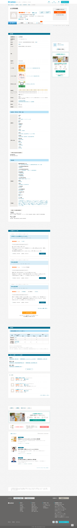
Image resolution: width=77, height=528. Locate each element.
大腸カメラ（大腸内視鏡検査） (32, 170)
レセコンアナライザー (58, 511)
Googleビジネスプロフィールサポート (60, 514)
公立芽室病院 (14, 8)
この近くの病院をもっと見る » (44, 395)
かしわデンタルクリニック (21, 383)
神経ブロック (20, 195)
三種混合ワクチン (34, 204)
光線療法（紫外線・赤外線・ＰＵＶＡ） (24, 178)
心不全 (16, 339)
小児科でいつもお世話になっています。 (19, 236)
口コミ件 (35, 12)
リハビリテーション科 (27, 119)
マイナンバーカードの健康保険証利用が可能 (33, 68)
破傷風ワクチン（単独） (34, 203)
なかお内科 (20, 377)
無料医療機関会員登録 (48, 12)
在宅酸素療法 (20, 167)
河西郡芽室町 (25, 4)
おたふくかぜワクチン (32, 202)
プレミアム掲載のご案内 (58, 505)
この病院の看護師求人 (42, 12)
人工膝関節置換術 (21, 173)
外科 (19, 119)
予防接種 (23, 130)
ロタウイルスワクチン (35, 200)
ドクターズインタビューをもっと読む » (43, 467)
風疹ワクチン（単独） (26, 203)
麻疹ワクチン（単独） (27, 204)
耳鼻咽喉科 (24, 291)
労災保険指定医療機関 (21, 100)
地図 (33, 14)
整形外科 (22, 119)
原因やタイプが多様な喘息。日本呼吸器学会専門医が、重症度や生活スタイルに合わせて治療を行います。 (31, 440)
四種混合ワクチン (40, 204)
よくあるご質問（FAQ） (46, 505)
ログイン (59, 2)
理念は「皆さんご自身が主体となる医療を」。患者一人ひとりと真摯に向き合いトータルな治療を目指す (31, 450)
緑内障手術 (20, 181)
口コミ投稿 (21, 511)
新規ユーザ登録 (54, 2)
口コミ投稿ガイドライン (46, 504)
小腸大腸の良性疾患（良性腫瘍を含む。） (17, 342)
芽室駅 (21, 16)
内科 (19, 116)
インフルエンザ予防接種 (40, 202)
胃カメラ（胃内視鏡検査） (22, 170)
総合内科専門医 (20, 133)
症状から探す (34, 505)
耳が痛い (36, 291)
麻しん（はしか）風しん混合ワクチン (27, 201)
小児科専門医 (20, 145)
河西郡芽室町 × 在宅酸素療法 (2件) (15, 366)
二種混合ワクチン (42, 200)
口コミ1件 (26, 390)
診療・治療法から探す (35, 511)
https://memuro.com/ (21, 63)
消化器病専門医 (20, 136)
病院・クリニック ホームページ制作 (60, 513)
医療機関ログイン (60, 75)
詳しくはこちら (60, 71)
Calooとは (49, 2)
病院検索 (17, 4)
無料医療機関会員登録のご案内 (59, 504)
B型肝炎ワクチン (29, 200)
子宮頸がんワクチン (25, 202)
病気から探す (34, 504)
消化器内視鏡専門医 (31, 136)
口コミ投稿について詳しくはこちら (29, 316)
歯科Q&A (21, 510)
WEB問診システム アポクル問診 (59, 510)
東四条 (29, 4)
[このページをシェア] (54, 522)
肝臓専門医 (25, 136)
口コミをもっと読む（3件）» (43, 308)
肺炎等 (16, 337)
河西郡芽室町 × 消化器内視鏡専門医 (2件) (16, 362)
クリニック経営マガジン (58, 512)
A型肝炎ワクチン (41, 203)
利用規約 (44, 506)
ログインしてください (61, 44)
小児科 (19, 127)
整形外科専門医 (20, 139)
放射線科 (19, 130)
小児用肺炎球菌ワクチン (22, 200)
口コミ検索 (21, 506)
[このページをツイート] (57, 522)
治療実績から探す (34, 506)
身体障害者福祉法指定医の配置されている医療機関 (26, 101)
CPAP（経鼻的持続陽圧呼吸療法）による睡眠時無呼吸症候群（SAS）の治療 (30, 164)
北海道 (21, 4)
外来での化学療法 (21, 198)
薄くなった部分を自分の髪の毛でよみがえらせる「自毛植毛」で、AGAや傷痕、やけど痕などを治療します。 (31, 461)
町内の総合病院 (14, 286)
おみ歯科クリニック (19, 389)
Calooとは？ (22, 504)
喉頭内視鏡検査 (20, 190)
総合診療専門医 (26, 133)
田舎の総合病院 (14, 262)
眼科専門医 (20, 142)
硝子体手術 (20, 187)
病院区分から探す (34, 510)
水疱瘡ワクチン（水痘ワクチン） (39, 201)
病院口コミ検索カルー (11, 4)
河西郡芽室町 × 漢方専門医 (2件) (31, 362)
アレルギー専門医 (32, 133)
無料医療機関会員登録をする (37, 420)
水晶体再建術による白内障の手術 (23, 184)
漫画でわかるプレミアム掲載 (59, 506)
